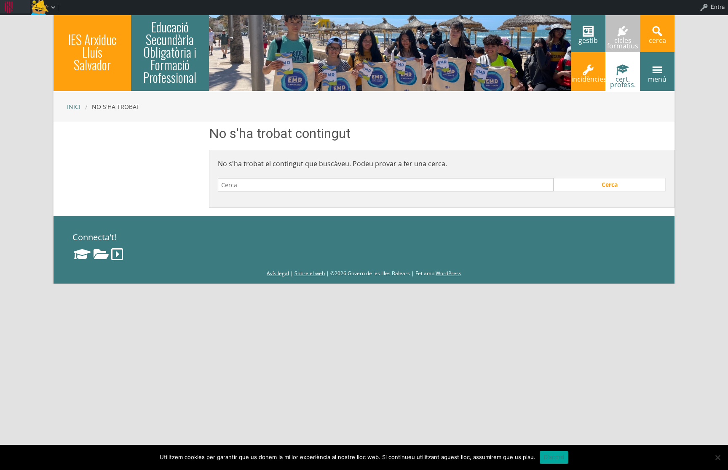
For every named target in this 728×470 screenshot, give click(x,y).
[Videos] (117, 254)
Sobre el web (309, 273)
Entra (718, 6)
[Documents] (101, 254)
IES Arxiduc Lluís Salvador (92, 52)
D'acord (554, 457)
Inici (73, 107)
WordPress (448, 273)
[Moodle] (82, 254)
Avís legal (278, 273)
